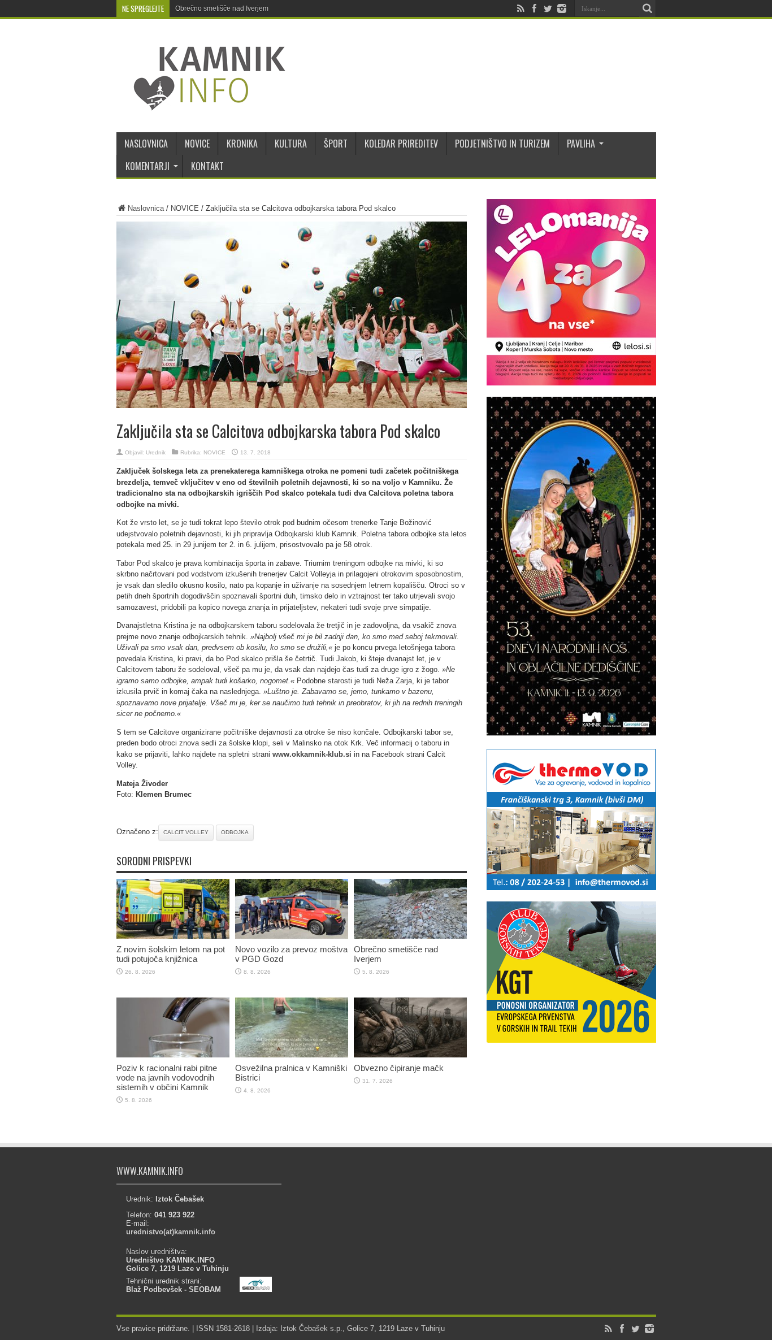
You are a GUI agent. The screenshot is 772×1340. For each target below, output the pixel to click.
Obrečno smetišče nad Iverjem (221, 8)
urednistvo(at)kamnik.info (170, 1232)
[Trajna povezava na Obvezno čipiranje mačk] (410, 1055)
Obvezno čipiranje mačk (399, 1068)
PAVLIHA (581, 143)
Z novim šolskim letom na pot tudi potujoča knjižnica (170, 954)
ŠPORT (336, 143)
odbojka (235, 832)
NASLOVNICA (146, 143)
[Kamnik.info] (201, 104)
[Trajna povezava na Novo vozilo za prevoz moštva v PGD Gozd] (291, 936)
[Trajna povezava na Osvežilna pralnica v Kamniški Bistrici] (291, 1055)
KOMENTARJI (147, 166)
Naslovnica (146, 208)
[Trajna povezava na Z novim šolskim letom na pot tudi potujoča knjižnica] (172, 936)
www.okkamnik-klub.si (312, 754)
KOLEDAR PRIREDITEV (401, 143)
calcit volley (186, 832)
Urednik (156, 452)
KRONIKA (242, 143)
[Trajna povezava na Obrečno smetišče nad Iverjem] (410, 936)
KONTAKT (207, 166)
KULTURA (291, 143)
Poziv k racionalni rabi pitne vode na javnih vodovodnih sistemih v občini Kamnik (166, 1077)
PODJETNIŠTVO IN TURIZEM (502, 143)
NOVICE (197, 143)
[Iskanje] (647, 8)
